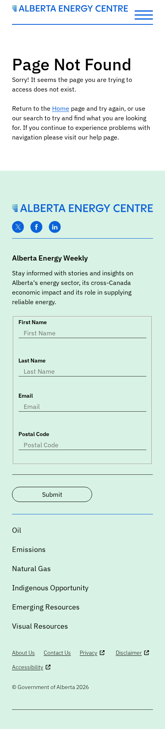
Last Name (32, 360)
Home (60, 108)
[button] (144, 14)
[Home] (70, 9)
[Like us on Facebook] (36, 227)
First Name (32, 322)
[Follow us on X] (18, 227)
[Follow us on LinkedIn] (55, 227)
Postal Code (33, 434)
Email (25, 395)
